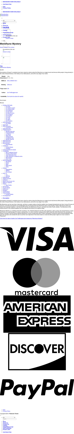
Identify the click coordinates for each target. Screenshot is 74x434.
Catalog (5, 30)
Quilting (8, 176)
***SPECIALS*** (7, 130)
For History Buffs (10, 109)
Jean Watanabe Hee (11, 155)
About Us (5, 25)
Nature (4, 183)
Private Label (6, 37)
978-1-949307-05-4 (12, 80)
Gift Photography (7, 160)
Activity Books (9, 147)
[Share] (66, 1)
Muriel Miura (9, 157)
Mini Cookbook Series (11, 152)
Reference (5, 189)
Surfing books (9, 136)
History (6, 47)
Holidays (8, 148)
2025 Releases (7, 128)
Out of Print (6, 186)
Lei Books (8, 134)
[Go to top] (0, 415)
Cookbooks (6, 151)
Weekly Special (10, 139)
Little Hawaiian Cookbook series (14, 156)
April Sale (5, 125)
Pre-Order (8, 123)
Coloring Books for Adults (9, 149)
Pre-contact (11, 47)
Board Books (9, 144)
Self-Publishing (7, 35)
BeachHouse (6, 143)
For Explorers (9, 110)
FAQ (4, 6)
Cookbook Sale (10, 138)
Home (1, 47)
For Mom (8, 119)
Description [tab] (6, 198)
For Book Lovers (10, 113)
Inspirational (6, 177)
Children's (5, 145)
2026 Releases (7, 126)
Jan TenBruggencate (12, 92)
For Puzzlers (9, 121)
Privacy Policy (7, 8)
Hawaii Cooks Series (11, 153)
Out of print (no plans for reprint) (15, 96)
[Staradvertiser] (4, 15)
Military (7, 170)
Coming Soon (9, 127)
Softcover (9, 84)
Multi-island (9, 165)
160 (8, 88)
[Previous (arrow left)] (2, 217)
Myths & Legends (7, 182)
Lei (6, 174)
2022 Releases (7, 142)
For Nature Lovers (10, 107)
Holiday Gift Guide (7, 105)
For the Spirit (9, 111)
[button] (1, 66)
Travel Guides (6, 193)
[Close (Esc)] (69, 1)
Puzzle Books (6, 187)
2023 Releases (7, 140)
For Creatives (9, 114)
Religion (5, 190)
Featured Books (10, 132)
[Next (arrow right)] (71, 217)
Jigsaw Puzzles (7, 178)
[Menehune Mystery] (6, 56)
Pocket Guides (9, 194)
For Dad (8, 106)
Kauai (7, 163)
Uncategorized (6, 195)
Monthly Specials (10, 131)
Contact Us (6, 424)
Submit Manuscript (8, 427)
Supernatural (6, 191)
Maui (7, 164)
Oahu (7, 166)
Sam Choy (8, 159)
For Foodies (9, 115)
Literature (5, 180)
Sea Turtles (9, 185)
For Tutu (8, 118)
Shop (4, 23)
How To (5, 173)
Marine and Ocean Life (9, 181)
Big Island (8, 161)
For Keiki (8, 117)
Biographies (9, 169)
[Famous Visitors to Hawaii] (6, 63)
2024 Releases (7, 122)
